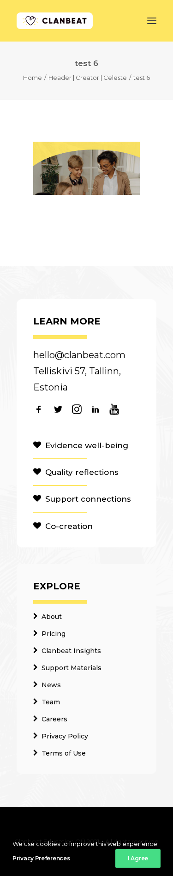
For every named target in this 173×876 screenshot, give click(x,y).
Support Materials (71, 668)
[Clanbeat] (55, 20)
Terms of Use (64, 753)
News (51, 685)
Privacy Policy (65, 736)
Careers (54, 719)
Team (51, 702)
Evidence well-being (86, 445)
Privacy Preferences (41, 858)
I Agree (138, 858)
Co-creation (69, 526)
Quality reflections (82, 472)
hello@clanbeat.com (79, 354)
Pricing (54, 634)
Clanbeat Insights (71, 651)
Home (32, 77)
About (52, 616)
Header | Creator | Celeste (87, 77)
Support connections (88, 499)
